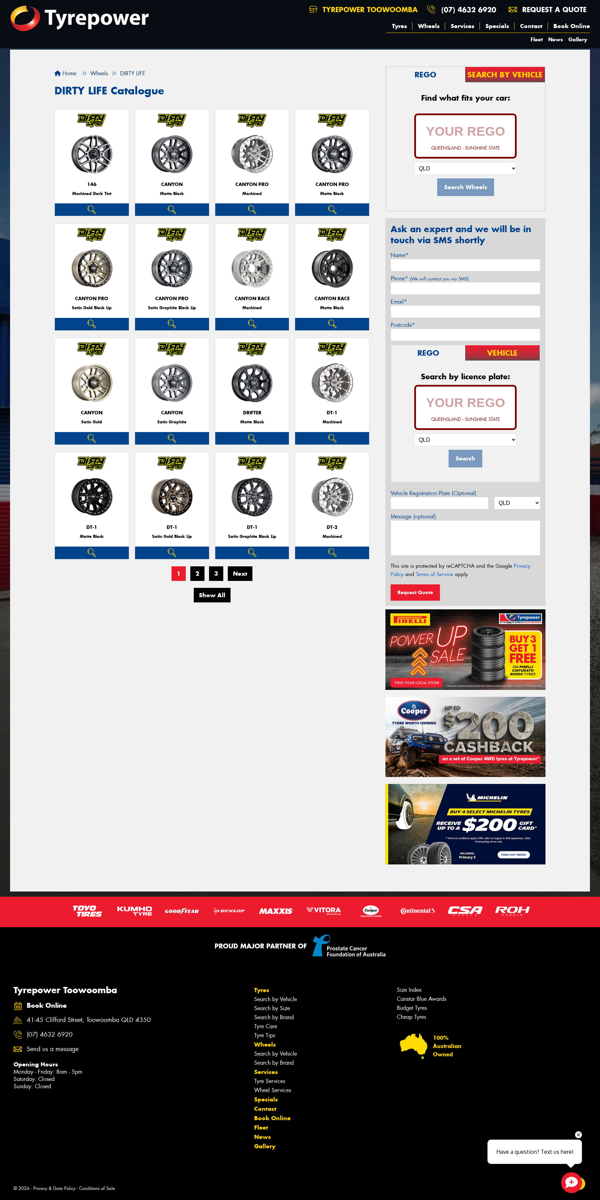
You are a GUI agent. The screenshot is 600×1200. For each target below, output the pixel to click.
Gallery (577, 39)
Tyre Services (269, 1081)
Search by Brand (274, 1017)
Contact (531, 26)
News (555, 39)
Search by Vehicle (275, 999)
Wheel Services (272, 1090)
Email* (399, 301)
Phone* (430, 278)
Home (68, 73)
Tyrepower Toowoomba (369, 9)
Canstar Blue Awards (421, 999)
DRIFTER (252, 413)
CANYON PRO (252, 184)
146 (92, 184)
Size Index (409, 990)
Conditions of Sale (97, 1188)
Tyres (399, 26)
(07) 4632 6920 (468, 9)
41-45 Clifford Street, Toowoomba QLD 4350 (89, 1020)
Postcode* (403, 325)
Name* (399, 255)
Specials (497, 26)
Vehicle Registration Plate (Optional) (433, 493)
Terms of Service (434, 574)
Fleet (537, 39)
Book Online (571, 26)
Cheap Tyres (411, 1017)
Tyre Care (265, 1026)
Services (462, 26)
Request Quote (415, 592)
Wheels (429, 26)
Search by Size (272, 1008)
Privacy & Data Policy (54, 1188)
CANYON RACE (252, 299)
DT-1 (332, 413)
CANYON (172, 184)
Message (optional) (413, 516)
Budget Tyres (412, 1008)
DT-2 (332, 527)
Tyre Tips (264, 1035)
